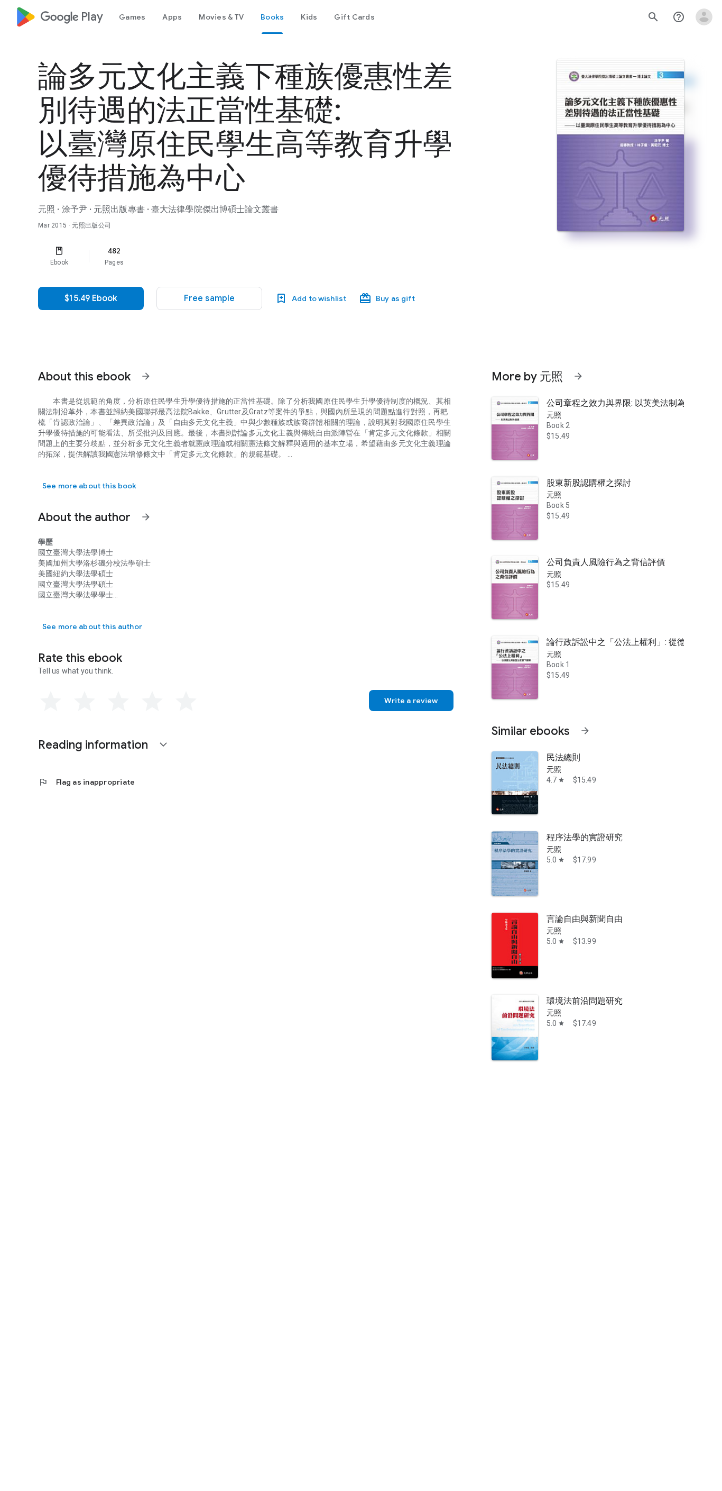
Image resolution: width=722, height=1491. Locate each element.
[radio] (50, 701)
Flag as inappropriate (86, 782)
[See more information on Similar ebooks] (585, 730)
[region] (249, 256)
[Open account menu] (704, 17)
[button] (209, 298)
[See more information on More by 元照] (578, 376)
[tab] (132, 17)
